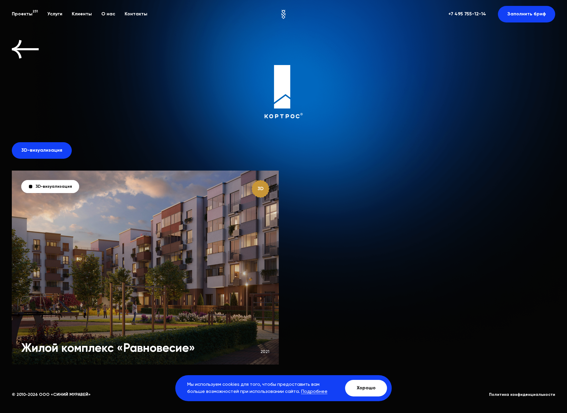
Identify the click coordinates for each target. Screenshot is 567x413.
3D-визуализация (41, 150)
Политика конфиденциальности (522, 395)
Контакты (136, 14)
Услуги (54, 14)
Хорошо (366, 388)
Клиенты (82, 14)
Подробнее (314, 391)
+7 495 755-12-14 (467, 14)
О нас (108, 14)
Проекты (25, 14)
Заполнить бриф (526, 14)
